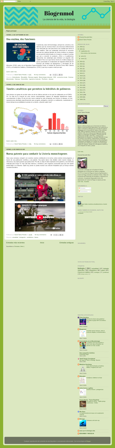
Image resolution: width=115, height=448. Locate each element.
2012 (81, 90)
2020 (81, 71)
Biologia (82, 419)
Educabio (82, 376)
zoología (97, 272)
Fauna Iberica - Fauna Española (89, 400)
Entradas (82, 188)
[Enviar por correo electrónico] (53, 75)
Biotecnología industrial (45, 77)
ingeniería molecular (35, 79)
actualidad (15, 237)
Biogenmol (83, 329)
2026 (81, 46)
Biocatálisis (24, 77)
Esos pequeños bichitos (87, 353)
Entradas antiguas (67, 243)
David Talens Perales (86, 39)
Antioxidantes (16, 77)
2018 (81, 75)
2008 (81, 99)
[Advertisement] (27, 252)
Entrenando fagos (84, 354)
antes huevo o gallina (86, 388)
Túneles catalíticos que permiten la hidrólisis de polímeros (38, 89)
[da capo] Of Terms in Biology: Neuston (90, 360)
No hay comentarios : (40, 74)
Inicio (42, 243)
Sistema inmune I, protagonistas (95, 389)
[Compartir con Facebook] (60, 75)
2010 (81, 94)
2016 (81, 80)
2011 (81, 92)
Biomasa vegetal (33, 77)
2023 (81, 64)
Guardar (86, 181)
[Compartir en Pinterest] (62, 75)
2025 (81, 49)
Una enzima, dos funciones (20, 39)
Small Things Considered (87, 358)
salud (103, 270)
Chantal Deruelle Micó (86, 37)
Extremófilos (24, 79)
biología (81, 268)
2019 (81, 73)
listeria (36, 237)
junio (82, 56)
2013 (81, 87)
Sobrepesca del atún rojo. (93, 420)
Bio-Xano (82, 411)
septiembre (84, 51)
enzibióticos (30, 237)
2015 (81, 83)
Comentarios (84, 191)
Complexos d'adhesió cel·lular (94, 377)
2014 (81, 85)
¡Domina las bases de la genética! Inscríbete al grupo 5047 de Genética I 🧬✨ (96, 320)
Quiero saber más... (12, 71)
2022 (81, 66)
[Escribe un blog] (56, 75)
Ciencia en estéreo (84, 272)
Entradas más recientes (15, 243)
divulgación (22, 237)
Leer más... (81, 151)
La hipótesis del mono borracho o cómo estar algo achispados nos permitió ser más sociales (95, 344)
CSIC (55, 77)
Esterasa (17, 79)
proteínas (106, 272)
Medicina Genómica (86, 364)
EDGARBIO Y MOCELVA (87, 433)
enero (83, 58)
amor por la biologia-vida (87, 430)
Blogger (88, 441)
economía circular (62, 77)
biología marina (84, 274)
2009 (81, 97)
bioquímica (93, 270)
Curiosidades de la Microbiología (90, 341)
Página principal (11, 31)
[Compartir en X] (58, 75)
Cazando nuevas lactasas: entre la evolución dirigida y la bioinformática (96, 331)
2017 (81, 78)
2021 (81, 68)
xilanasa (51, 79)
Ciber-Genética (84, 317)
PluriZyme (45, 79)
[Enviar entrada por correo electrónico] (50, 74)
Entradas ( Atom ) (19, 246)
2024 (81, 61)
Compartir (80, 213)
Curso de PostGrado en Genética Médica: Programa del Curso (95, 366)
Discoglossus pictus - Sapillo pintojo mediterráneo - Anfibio (96, 402)
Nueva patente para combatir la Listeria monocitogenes (36, 153)
